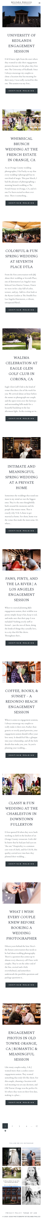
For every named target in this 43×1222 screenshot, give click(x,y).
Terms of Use (30, 1213)
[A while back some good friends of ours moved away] (11, 1195)
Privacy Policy (14, 1213)
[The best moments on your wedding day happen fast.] (11, 1176)
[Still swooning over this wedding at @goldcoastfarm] (11, 1157)
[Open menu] (39, 2)
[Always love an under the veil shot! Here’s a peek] (31, 1176)
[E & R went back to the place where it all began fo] (31, 1195)
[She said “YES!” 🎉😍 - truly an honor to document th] (31, 1157)
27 (37, 1126)
